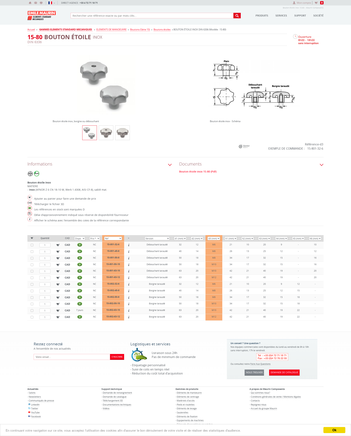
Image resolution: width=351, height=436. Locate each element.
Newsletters (35, 396)
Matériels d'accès (186, 400)
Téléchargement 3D (113, 400)
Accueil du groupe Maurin (264, 408)
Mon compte (304, 2)
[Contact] (35, 2)
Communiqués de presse (41, 400)
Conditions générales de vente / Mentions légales (276, 396)
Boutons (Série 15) (140, 29)
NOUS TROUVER (254, 372)
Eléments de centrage (188, 396)
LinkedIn (35, 404)
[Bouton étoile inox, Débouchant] (106, 132)
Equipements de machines (190, 420)
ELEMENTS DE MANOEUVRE (111, 29)
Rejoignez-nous (258, 404)
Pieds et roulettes (186, 404)
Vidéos (106, 408)
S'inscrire (117, 356)
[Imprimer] (41, 2)
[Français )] (51, 2)
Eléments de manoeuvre (189, 392)
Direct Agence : (79, 2)
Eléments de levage (187, 408)
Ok (334, 430)
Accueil (31, 29)
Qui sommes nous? (260, 392)
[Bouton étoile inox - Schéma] (254, 87)
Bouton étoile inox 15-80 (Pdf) (197, 171)
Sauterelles (182, 412)
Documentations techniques (117, 404)
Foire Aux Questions (260, 363)
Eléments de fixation (187, 416)
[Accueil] (30, 2)
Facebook (36, 416)
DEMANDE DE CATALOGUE (284, 372)
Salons (32, 392)
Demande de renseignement (117, 392)
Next (158, 83)
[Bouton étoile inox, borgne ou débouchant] (106, 87)
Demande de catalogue (115, 396)
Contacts (255, 400)
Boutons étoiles (162, 29)
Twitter (34, 408)
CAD (67, 244)
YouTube (35, 412)
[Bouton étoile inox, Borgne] (122, 132)
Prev (53, 83)
